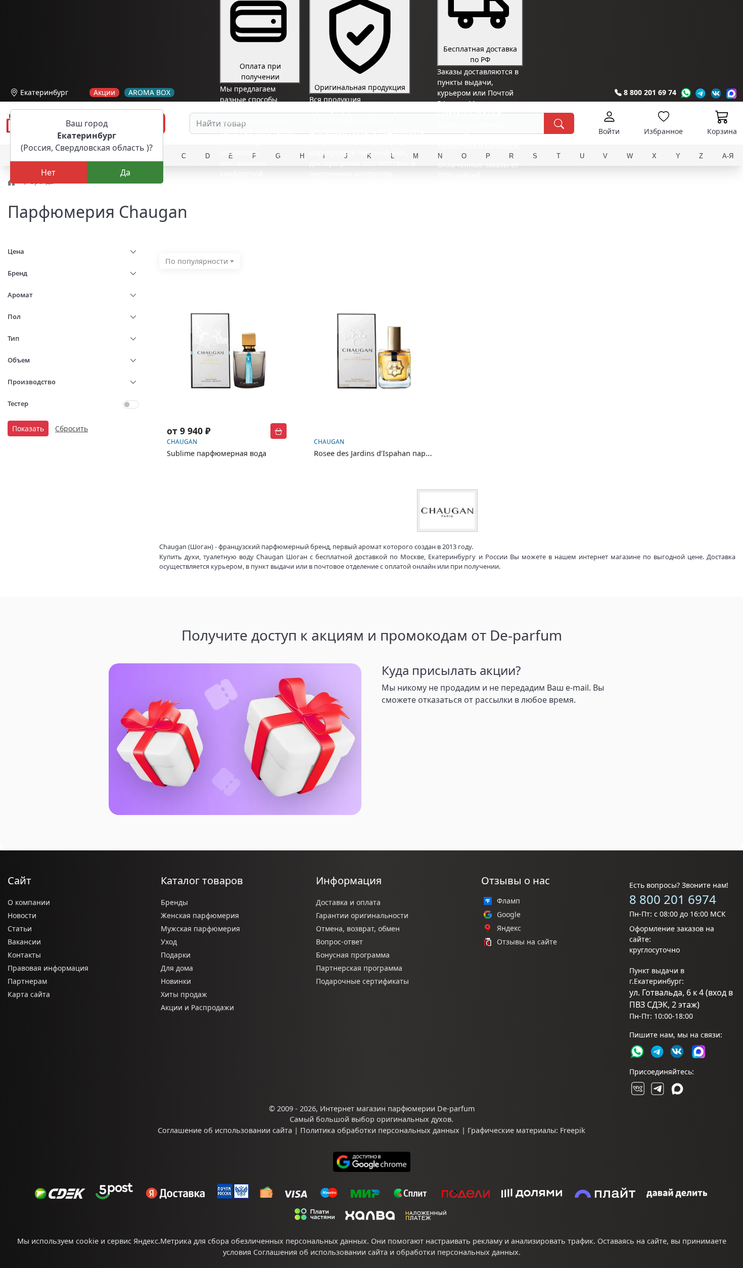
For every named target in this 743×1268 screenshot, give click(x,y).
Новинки (176, 981)
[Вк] (716, 93)
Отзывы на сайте (527, 942)
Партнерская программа (359, 968)
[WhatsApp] (685, 93)
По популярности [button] (196, 261)
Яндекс (509, 928)
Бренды (174, 902)
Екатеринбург (44, 92)
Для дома (177, 968)
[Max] (731, 93)
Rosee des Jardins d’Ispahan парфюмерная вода (398, 453)
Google (509, 915)
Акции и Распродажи (197, 1007)
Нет (48, 172)
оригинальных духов (414, 1119)
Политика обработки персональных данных (379, 1130)
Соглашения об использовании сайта (320, 1252)
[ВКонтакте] (636, 1088)
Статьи (20, 928)
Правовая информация (48, 968)
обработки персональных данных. (458, 1252)
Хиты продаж (184, 994)
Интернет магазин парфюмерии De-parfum (397, 1108)
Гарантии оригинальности (362, 915)
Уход (169, 941)
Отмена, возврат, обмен (358, 928)
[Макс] (677, 1088)
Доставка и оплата (348, 902)
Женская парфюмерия (200, 915)
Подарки (176, 955)
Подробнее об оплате (257, 192)
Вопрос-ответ (339, 941)
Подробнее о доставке (476, 215)
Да (125, 172)
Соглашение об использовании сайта (225, 1130)
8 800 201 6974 (672, 899)
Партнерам (27, 981)
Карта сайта (29, 994)
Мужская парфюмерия (200, 928)
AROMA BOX (149, 92)
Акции (104, 92)
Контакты (24, 955)
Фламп (508, 901)
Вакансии (24, 941)
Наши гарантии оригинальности (366, 192)
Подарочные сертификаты (362, 981)
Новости (22, 915)
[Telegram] (700, 93)
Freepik (572, 1130)
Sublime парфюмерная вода (216, 453)
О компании (29, 902)
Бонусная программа (353, 955)
